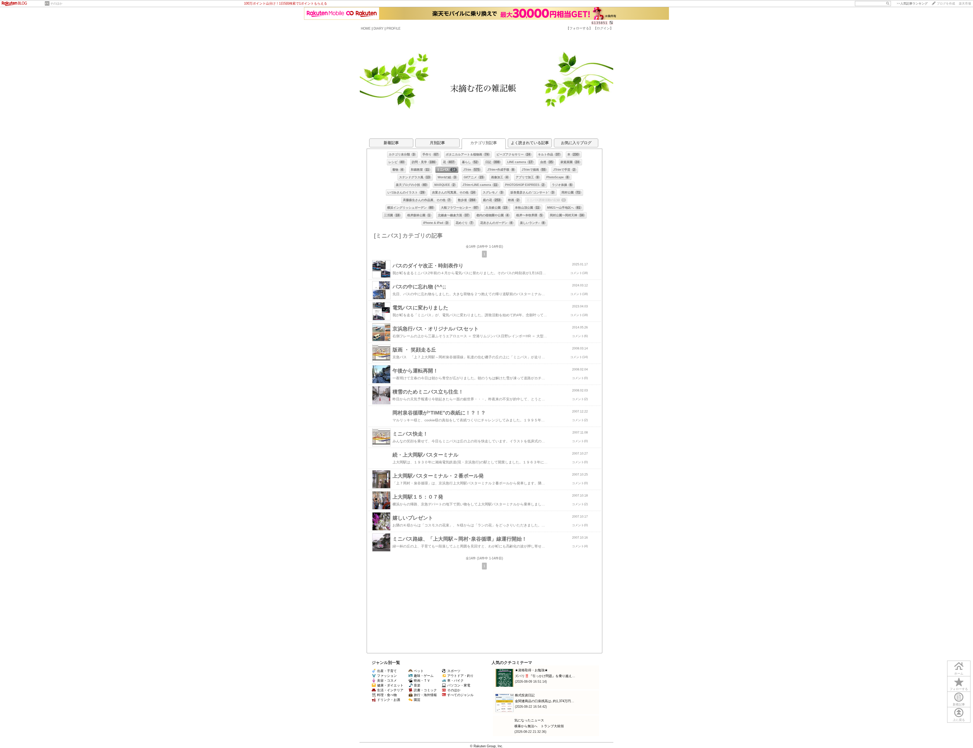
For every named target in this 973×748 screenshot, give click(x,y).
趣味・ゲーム (424, 676)
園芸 (417, 700)
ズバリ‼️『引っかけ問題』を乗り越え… (545, 676)
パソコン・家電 (458, 685)
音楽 (417, 685)
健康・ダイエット (390, 685)
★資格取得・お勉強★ (531, 670)
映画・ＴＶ (422, 680)
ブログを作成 (946, 3)
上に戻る (959, 720)
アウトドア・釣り (460, 676)
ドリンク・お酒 (388, 700)
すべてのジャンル (460, 695)
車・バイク (455, 680)
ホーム (958, 673)
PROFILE (393, 28)
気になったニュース (529, 720)
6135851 (600, 23)
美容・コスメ (387, 680)
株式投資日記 (525, 695)
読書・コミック (425, 690)
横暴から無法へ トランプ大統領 (539, 726)
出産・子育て (387, 671)
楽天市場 (965, 3)
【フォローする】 (579, 28)
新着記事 (959, 704)
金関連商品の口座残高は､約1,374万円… (544, 701)
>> (912, 3)
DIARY (378, 28)
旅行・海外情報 (425, 695)
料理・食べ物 (387, 695)
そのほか (56, 3)
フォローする (959, 689)
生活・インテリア (390, 690)
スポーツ (453, 671)
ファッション (387, 676)
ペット (419, 671)
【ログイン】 (603, 28)
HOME (366, 28)
